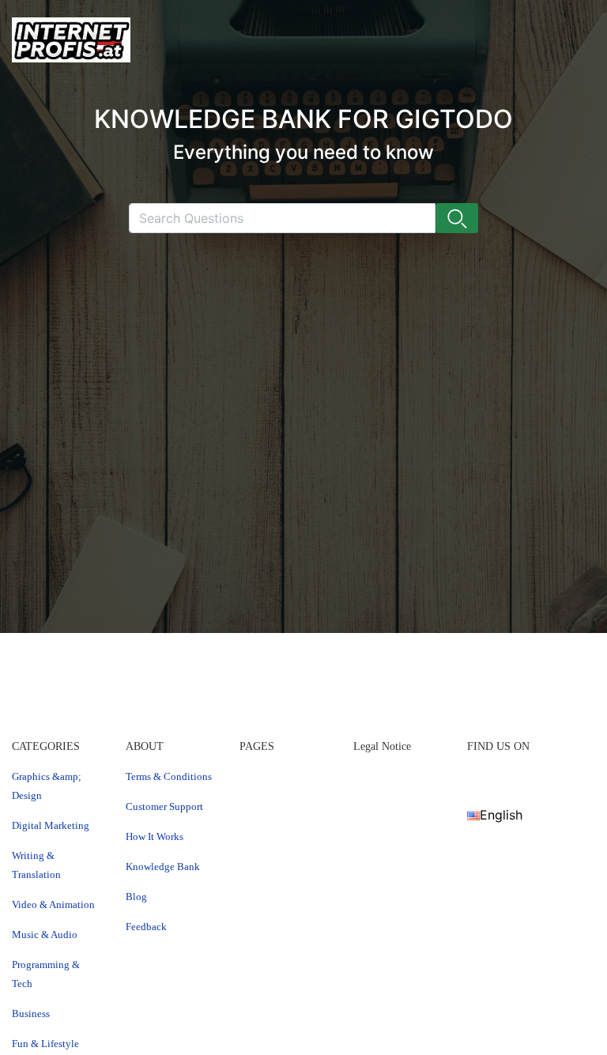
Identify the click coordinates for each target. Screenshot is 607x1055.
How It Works (154, 836)
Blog (136, 896)
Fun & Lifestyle (45, 1043)
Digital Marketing (50, 825)
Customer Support (164, 806)
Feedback (146, 927)
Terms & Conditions (169, 776)
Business (31, 1013)
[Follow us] (473, 776)
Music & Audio (44, 934)
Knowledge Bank (163, 866)
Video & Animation (53, 904)
